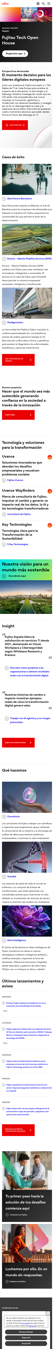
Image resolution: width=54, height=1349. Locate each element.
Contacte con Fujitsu (18, 1215)
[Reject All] (32, 1326)
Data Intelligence (16, 940)
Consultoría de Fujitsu (19, 514)
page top (48, 1306)
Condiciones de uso (10, 1308)
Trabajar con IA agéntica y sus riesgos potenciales (30, 720)
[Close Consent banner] (48, 1313)
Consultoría (13, 816)
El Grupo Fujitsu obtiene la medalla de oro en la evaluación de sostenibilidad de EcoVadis (26, 1004)
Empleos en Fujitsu (17, 1281)
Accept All (26, 1343)
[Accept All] (25, 1323)
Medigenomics (15, 322)
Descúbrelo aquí (17, 576)
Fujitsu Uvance (15, 480)
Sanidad (11, 876)
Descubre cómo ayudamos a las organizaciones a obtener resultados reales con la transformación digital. (29, 672)
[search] (43, 3)
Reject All (26, 1338)
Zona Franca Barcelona (19, 198)
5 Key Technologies (17, 544)
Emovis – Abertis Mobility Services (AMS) (29, 258)
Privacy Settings (26, 1332)
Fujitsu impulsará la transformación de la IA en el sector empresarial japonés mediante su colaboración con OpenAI (29, 1088)
